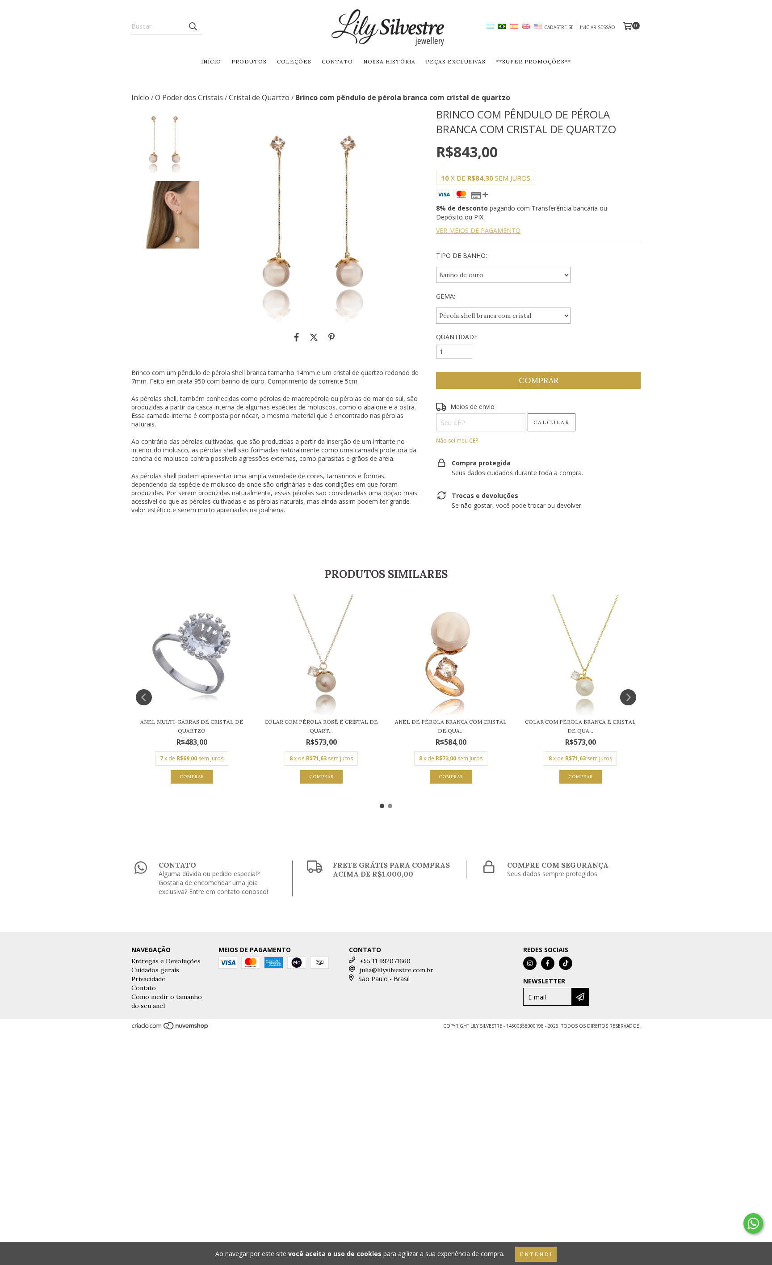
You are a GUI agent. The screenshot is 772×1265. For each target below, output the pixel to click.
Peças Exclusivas (456, 61)
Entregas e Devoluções (166, 961)
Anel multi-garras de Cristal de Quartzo (191, 726)
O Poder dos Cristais (189, 97)
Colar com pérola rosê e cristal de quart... (321, 726)
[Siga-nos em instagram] (530, 963)
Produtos (249, 61)
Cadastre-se (559, 27)
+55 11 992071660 (385, 961)
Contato (337, 61)
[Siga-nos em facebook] (547, 963)
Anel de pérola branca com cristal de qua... (451, 726)
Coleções (294, 61)
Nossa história (389, 61)
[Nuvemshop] (170, 1028)
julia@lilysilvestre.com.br (396, 970)
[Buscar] (192, 26)
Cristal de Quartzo (259, 97)
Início (211, 61)
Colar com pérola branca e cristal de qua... (580, 726)
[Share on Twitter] (314, 337)
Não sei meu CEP (457, 440)
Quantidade (457, 337)
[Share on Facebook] (296, 337)
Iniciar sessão (597, 27)
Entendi (536, 1254)
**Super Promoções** (533, 61)
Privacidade (148, 979)
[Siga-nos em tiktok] (565, 963)
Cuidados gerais (155, 970)
